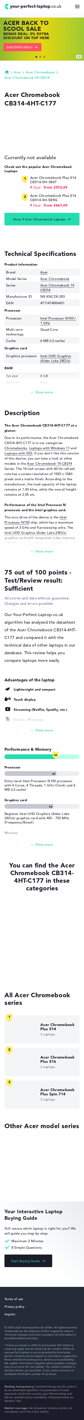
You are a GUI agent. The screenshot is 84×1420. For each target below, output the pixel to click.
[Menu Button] (77, 6)
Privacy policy (14, 1307)
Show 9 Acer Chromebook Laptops (39, 219)
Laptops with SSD (18, 453)
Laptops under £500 (20, 958)
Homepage (6, 71)
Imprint (9, 1314)
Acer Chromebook (40, 72)
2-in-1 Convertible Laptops (25, 975)
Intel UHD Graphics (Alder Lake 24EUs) (55, 358)
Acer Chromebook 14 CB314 (27, 77)
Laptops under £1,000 (21, 967)
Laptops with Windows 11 (49, 448)
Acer (17, 72)
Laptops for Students (21, 950)
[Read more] (42, 392)
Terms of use (13, 1299)
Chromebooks (15, 448)
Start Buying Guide (25, 1261)
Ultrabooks (13, 941)
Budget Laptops (17, 924)
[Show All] (42, 730)
